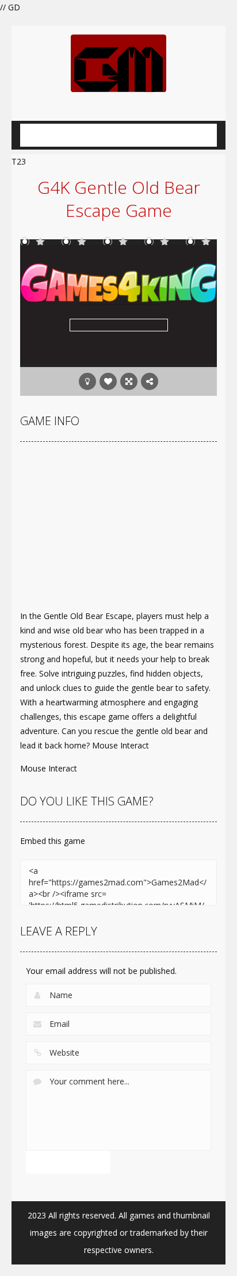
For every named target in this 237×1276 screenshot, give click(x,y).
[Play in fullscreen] (128, 381)
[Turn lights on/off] (87, 381)
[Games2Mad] (118, 62)
